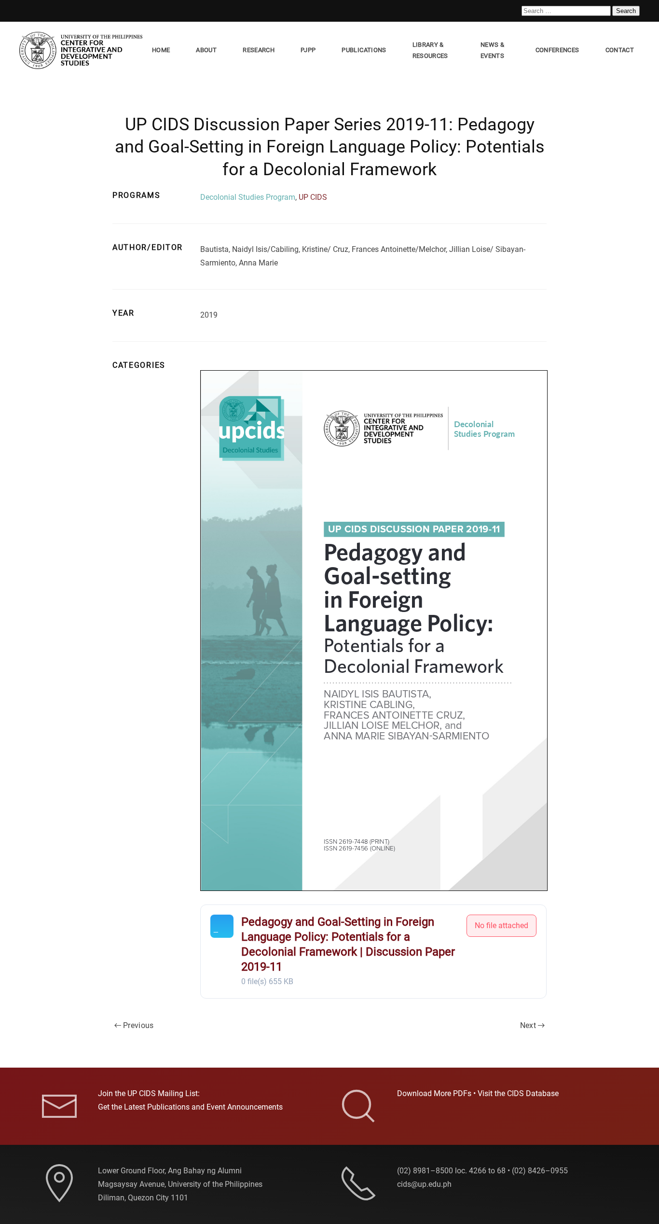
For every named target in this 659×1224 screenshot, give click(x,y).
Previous (138, 1025)
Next (528, 1025)
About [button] (206, 50)
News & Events (492, 50)
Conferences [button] (557, 50)
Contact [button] (619, 50)
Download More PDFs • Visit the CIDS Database (478, 1093)
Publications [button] (364, 50)
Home (161, 50)
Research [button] (259, 50)
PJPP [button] (308, 50)
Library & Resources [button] (430, 50)
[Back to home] (82, 50)
